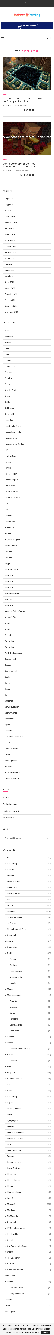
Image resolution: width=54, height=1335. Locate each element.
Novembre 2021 (11, 240)
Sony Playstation (30, 1294)
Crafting (29, 953)
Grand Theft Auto (29, 893)
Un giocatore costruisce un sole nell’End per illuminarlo (22, 100)
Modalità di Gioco (29, 995)
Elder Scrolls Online (29, 1132)
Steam (29, 1252)
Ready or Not (29, 1234)
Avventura (30, 1001)
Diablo (29, 1114)
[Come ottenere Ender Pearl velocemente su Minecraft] (27, 138)
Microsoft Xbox (30, 1288)
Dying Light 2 (29, 1120)
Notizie (28, 1084)
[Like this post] (21, 110)
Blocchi (30, 959)
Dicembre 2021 (11, 234)
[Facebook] (25, 3)
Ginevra (8, 105)
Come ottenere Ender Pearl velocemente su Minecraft (20, 165)
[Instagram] (28, 3)
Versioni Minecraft (29, 1078)
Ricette (29, 1043)
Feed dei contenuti (10, 804)
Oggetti (30, 983)
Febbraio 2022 (11, 222)
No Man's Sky (29, 1216)
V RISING (29, 1264)
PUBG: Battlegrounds (29, 1228)
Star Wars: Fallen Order (29, 1246)
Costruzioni (29, 947)
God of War (29, 887)
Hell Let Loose (29, 1180)
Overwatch (29, 935)
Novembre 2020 (11, 312)
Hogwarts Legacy (29, 1192)
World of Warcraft (29, 1270)
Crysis (29, 1102)
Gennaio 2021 (10, 300)
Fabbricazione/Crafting (30, 1049)
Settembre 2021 (11, 252)
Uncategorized (28, 1311)
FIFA (29, 1144)
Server (29, 1055)
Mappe (29, 989)
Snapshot (29, 1072)
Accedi (6, 797)
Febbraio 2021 (11, 294)
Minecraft (6, 94)
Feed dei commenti (11, 811)
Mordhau (29, 1210)
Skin (29, 1066)
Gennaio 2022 (10, 228)
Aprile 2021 (9, 282)
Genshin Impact (29, 1162)
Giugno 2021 (10, 270)
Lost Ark (29, 905)
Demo (30, 1013)
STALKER (28, 1299)
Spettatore (30, 1031)
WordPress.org (9, 818)
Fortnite (29, 875)
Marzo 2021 (10, 288)
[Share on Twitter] (27, 110)
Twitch (28, 1305)
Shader (30, 923)
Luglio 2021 (9, 264)
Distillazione (30, 965)
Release (29, 1037)
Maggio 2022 (10, 204)
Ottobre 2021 (10, 246)
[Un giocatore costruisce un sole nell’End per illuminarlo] (27, 73)
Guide (28, 857)
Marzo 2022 (10, 216)
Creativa (30, 1007)
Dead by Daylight (29, 1108)
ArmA (29, 1090)
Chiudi (45, 1332)
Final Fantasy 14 (29, 1150)
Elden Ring (29, 1126)
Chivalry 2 (29, 869)
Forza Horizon (29, 881)
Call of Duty (29, 863)
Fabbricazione (30, 971)
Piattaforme (28, 1276)
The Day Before (29, 1258)
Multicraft (30, 1061)
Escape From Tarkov (29, 1138)
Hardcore (30, 1019)
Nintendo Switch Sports (29, 929)
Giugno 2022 (10, 198)
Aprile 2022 (9, 210)
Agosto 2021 (10, 258)
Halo (29, 899)
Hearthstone (29, 1174)
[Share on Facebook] (24, 110)
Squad (29, 1240)
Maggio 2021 (10, 276)
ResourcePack (30, 917)
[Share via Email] (33, 110)
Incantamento (30, 977)
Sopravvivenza (30, 1025)
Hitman (29, 1186)
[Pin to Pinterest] (30, 110)
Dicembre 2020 (11, 306)
